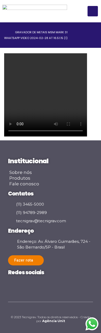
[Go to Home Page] (6, 32)
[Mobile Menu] (93, 11)
